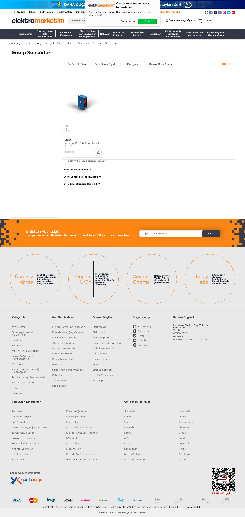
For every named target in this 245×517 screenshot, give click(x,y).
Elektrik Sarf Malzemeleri (81, 454)
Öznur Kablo (186, 421)
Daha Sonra (128, 21)
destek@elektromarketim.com (191, 339)
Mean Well (185, 411)
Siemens (184, 427)
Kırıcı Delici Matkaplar (79, 427)
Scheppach (131, 448)
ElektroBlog (46, 12)
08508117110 (180, 333)
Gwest (127, 443)
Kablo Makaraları (62, 353)
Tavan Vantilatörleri (23, 432)
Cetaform (184, 454)
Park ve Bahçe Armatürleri (81, 459)
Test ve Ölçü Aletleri (137, 33)
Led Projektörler (75, 416)
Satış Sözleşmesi (102, 369)
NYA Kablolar (73, 438)
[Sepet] (199, 20)
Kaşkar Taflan (132, 454)
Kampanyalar (82, 12)
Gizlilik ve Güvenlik (104, 348)
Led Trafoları (73, 443)
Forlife (182, 438)
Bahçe (15, 387)
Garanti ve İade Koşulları (107, 342)
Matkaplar (155, 34)
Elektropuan (100, 332)
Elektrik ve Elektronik (66, 33)
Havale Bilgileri (102, 359)
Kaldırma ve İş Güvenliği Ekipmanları (173, 33)
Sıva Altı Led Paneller (24, 438)
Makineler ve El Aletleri (25, 350)
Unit (126, 421)
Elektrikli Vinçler (21, 416)
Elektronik (18, 393)
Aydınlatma (25, 34)
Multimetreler (20, 454)
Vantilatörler (59, 380)
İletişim (32, 12)
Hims (127, 432)
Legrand (184, 443)
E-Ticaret (111, 512)
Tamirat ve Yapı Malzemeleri (194, 33)
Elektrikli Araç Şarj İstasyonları (69, 326)
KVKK (96, 364)
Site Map (98, 380)
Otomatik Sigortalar (64, 342)
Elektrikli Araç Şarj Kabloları (68, 332)
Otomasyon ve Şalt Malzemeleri (45, 33)
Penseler (57, 364)
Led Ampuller (20, 421)
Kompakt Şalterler (77, 411)
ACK (126, 438)
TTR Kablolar (19, 459)
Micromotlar (73, 448)
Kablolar (105, 34)
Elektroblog (99, 326)
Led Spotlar (59, 385)
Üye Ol (191, 20)
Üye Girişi (174, 20)
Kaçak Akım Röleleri (64, 337)
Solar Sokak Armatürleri (26, 443)
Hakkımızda (18, 12)
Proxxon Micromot (135, 459)
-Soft (102, 512)
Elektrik (16, 340)
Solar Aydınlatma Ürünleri (67, 369)
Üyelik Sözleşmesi (103, 375)
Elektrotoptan (64, 12)
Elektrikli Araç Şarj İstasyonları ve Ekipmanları (87, 33)
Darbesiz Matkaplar (63, 348)
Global (183, 432)
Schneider (130, 411)
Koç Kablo (130, 427)
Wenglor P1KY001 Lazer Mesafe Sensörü (82, 144)
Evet (147, 21)
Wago (182, 459)
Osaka (182, 416)
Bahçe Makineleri (62, 359)
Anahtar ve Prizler (22, 448)
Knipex (183, 448)
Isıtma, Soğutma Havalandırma (216, 33)
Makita (128, 416)
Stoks (68, 140)
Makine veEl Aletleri (118, 33)
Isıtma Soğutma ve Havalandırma (23, 357)
